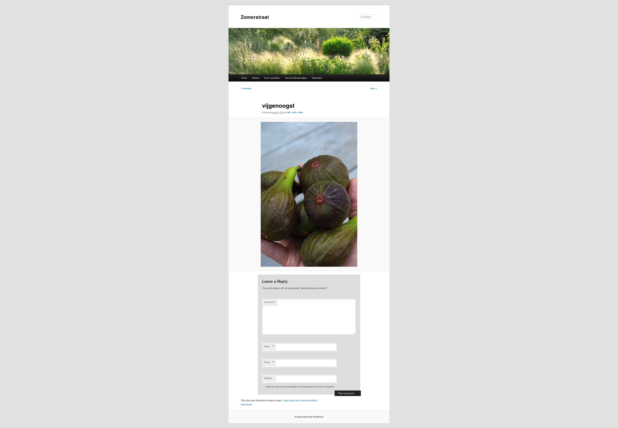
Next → (373, 88)
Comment (269, 302)
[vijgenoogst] (309, 194)
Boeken (255, 77)
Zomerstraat (255, 16)
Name (269, 346)
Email (269, 362)
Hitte (301, 112)
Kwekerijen (317, 77)
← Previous (246, 88)
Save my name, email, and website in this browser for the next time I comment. (300, 386)
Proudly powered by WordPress (309, 416)
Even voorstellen (272, 77)
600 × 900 (291, 112)
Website (268, 378)
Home (244, 77)
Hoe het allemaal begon (296, 77)
